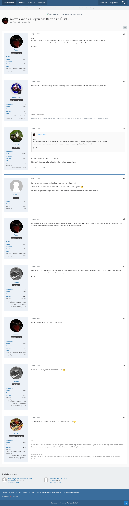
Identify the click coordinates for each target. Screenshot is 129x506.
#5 (124, 219)
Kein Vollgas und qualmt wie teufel (20, 479)
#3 (124, 129)
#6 (124, 266)
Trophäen (9, 61)
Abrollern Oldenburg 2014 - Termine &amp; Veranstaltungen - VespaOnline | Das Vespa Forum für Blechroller (69, 118)
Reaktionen (9, 57)
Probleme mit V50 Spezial (59, 479)
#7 (124, 318)
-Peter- (14, 22)
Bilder (8, 66)
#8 (124, 365)
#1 (124, 34)
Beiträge (8, 64)
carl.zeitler (53, 480)
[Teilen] (125, 27)
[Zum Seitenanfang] (126, 503)
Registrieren (114, 3)
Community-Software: (64, 503)
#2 (124, 81)
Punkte (8, 59)
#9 (124, 417)
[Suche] (123, 2)
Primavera (40, 168)
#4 (124, 179)
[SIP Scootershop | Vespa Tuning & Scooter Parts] (64, 14)
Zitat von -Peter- (41, 134)
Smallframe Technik (13, 482)
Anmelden (103, 3)
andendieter (11, 480)
